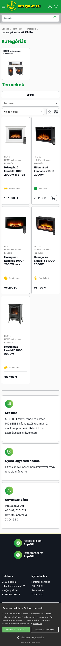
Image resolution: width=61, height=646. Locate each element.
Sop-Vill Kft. (12, 6)
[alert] (30, 624)
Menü (3, 6)
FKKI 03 (37, 157)
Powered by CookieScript (31, 643)
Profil (50, 6)
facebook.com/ (33, 542)
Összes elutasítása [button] (44, 629)
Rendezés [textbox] (9, 103)
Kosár (56, 6)
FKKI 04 (37, 246)
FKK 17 (7, 246)
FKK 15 (7, 336)
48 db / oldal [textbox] (11, 111)
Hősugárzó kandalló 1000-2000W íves (14, 260)
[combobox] (30, 103)
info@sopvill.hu (14, 505)
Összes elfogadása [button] (16, 629)
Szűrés (30, 94)
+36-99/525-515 (15, 510)
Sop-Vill (5, 29)
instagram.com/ (33, 554)
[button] (30, 637)
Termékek (17, 29)
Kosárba (53, 198)
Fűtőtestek (31, 29)
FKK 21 (7, 157)
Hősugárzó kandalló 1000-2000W (14, 350)
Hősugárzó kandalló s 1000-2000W (44, 171)
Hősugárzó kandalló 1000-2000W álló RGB (14, 171)
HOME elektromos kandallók (11, 52)
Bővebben (37, 623)
